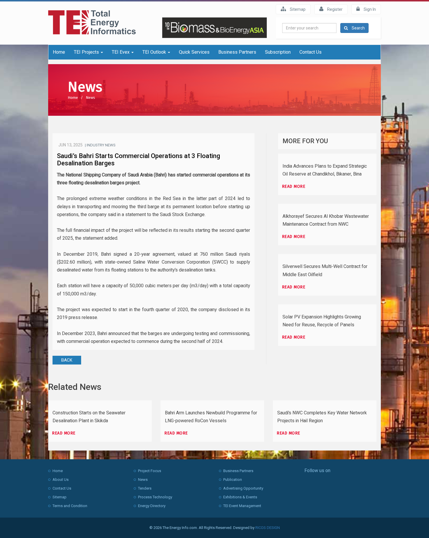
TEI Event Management (242, 506)
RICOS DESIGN (267, 527)
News (90, 97)
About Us (61, 479)
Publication (232, 479)
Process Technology (155, 497)
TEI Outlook (154, 52)
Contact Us (310, 52)
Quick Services (194, 52)
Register (334, 9)
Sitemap (297, 9)
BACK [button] (66, 360)
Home (59, 52)
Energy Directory (151, 506)
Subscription (278, 52)
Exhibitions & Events (240, 497)
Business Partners (237, 52)
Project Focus (149, 471)
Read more (294, 186)
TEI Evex (121, 52)
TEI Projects (87, 52)
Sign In (369, 9)
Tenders (144, 488)
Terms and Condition (70, 506)
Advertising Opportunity (243, 488)
